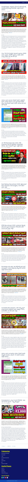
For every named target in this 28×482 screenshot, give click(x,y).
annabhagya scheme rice (19, 39)
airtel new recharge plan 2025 (6, 172)
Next (15, 446)
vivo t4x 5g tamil (21, 90)
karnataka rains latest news (17, 298)
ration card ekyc (9, 386)
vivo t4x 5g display (6, 88)
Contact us (3, 469)
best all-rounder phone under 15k (7, 82)
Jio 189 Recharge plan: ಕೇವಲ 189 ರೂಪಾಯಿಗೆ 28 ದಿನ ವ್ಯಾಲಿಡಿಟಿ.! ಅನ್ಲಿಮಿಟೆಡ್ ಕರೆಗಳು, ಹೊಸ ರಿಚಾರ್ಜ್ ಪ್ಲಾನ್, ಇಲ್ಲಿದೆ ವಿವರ (12, 144)
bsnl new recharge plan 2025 (16, 172)
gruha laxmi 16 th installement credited (9, 430)
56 (10, 446)
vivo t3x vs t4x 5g (16, 86)
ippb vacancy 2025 (9, 260)
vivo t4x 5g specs (16, 90)
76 (12, 446)
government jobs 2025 (12, 254)
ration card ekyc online (15, 386)
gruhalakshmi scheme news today (13, 434)
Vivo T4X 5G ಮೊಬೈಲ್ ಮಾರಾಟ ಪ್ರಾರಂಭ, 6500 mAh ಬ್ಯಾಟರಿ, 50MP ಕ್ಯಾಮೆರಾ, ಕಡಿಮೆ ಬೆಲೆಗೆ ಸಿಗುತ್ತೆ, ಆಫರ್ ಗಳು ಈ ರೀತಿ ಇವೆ (13, 55)
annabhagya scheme (4, 39)
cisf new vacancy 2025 (12, 341)
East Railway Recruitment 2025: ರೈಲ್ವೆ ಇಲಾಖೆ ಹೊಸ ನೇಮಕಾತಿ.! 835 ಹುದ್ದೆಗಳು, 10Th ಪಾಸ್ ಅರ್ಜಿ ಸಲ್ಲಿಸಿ (13, 185)
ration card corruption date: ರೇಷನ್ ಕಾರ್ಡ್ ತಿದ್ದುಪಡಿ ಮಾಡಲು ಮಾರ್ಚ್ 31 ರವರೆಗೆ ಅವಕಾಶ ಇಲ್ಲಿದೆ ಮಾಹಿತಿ (13, 355)
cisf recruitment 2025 (20, 341)
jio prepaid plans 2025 (4, 176)
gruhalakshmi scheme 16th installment (13, 433)
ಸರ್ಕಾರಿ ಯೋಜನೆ (23, 47)
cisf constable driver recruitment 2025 (10, 338)
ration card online (16, 387)
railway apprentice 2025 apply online (13, 213)
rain (4, 299)
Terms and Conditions (4, 473)
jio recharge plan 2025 (11, 176)
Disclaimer (2, 470)
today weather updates (13, 300)
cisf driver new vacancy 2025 (5, 340)
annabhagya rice (20, 38)
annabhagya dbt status (22, 37)
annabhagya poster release (14, 38)
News (3, 81)
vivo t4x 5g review (18, 89)
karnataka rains (11, 298)
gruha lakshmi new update (17, 429)
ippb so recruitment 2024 (12, 259)
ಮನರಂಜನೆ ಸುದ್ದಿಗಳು (4, 463)
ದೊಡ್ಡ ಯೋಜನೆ (14, 47)
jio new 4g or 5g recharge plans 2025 (10, 173)
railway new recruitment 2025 (18, 215)
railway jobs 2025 (11, 215)
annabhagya (17, 37)
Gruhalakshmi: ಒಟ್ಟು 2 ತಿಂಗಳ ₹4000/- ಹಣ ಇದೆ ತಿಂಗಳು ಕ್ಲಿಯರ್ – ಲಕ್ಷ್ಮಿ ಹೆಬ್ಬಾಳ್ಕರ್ (13, 400)
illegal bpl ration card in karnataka (20, 134)
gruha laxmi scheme (7, 432)
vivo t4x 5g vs (19, 91)
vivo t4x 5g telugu (8, 91)
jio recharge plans (17, 176)
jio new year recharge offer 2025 (8, 175)
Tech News (3, 460)
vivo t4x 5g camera (18, 87)
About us (2, 468)
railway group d (11, 214)
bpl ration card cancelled (8, 133)
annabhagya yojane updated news (8, 41)
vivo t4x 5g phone (7, 89)
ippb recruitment (9, 258)
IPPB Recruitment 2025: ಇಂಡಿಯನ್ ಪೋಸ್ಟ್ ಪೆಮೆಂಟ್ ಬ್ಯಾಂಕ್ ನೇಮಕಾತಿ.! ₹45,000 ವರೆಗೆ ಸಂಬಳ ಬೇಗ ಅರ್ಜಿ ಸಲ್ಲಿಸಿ (13, 227)
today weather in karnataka (5, 300)
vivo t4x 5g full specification (14, 88)
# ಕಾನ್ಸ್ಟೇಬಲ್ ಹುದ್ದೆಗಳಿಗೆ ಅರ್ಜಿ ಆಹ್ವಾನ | (15, 337)
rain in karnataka (17, 299)
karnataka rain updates (4, 298)
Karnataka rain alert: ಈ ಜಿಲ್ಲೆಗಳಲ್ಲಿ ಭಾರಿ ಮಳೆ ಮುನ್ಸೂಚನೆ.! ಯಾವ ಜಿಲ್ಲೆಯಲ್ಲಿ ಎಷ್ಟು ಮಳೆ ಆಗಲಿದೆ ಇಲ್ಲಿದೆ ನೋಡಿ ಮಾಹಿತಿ (13, 268)
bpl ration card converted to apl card (17, 133)
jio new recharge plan (9, 174)
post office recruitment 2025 (17, 260)
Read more (10, 32)
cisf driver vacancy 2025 (22, 340)
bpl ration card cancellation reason (10, 132)
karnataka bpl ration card (8, 135)
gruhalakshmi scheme (4, 433)
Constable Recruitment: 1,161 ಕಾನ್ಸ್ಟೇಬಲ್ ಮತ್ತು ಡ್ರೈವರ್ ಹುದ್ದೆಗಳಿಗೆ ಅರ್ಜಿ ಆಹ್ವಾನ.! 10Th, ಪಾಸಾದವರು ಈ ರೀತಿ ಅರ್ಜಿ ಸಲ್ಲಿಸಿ (13, 309)
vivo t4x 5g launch (21, 88)
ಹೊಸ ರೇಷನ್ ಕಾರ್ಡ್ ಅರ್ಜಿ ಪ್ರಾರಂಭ (16, 391)
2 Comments (4, 137)
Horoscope (3, 454)
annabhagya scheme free (11, 39)
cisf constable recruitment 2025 (21, 338)
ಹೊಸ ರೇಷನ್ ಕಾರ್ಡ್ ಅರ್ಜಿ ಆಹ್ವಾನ (8, 391)
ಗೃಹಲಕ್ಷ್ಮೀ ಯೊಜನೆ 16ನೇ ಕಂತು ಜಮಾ (12, 438)
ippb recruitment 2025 (22, 258)
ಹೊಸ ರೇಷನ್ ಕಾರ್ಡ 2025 (8, 390)
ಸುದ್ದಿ (17, 347)
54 (7, 446)
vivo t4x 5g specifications (9, 90)
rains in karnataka (22, 299)
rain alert (6, 299)
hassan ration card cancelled (10, 134)
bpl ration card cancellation (11, 131)
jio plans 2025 (24, 175)
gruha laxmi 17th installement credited (9, 431)
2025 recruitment (4, 213)
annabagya (7, 37)
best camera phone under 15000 (17, 82)
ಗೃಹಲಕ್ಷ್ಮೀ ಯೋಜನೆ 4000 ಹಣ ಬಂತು (8, 439)
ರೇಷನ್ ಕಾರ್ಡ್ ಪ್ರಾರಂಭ (20, 389)
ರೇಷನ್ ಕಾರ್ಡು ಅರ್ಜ (15, 388)
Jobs (3, 212)
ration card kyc (3, 387)
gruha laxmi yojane (13, 432)
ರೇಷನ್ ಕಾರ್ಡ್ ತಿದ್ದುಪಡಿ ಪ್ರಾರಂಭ (13, 389)
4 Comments (4, 348)
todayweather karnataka (20, 300)
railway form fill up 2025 (4, 214)
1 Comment (4, 220)
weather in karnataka (4, 301)
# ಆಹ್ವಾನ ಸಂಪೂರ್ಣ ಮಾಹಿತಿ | (6, 337)
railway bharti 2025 (22, 213)
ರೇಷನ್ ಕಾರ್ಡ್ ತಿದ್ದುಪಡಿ (6, 389)
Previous (3, 446)
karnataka (2, 135)
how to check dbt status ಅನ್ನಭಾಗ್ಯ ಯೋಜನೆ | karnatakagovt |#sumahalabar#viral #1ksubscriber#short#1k (13, 42)
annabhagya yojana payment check (13, 40)
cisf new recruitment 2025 (5, 341)
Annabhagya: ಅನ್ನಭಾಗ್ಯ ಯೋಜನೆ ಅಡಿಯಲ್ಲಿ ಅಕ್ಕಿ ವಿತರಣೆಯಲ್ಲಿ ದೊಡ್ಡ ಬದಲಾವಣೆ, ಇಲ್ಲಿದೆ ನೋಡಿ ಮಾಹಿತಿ (13, 8)
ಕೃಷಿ (1, 462)
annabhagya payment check (5, 38)
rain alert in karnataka (11, 299)
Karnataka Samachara (5, 457)
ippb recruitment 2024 (15, 258)
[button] (26, 2)
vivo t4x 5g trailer (13, 91)
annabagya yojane (12, 37)
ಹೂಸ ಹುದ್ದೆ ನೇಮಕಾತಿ (21, 347)
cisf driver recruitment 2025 (14, 340)
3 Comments (4, 48)
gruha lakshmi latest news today (8, 429)
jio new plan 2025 (19, 173)
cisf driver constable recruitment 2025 (20, 339)
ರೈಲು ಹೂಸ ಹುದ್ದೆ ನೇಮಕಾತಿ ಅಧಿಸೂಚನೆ (12, 347)
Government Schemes (5, 453)
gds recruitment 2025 (5, 254)
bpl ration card (4, 131)
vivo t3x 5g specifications (9, 86)
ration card (4, 136)
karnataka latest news (15, 135)
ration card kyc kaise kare (10, 387)
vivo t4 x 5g (20, 86)
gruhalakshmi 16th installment (20, 432)
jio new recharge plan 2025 (17, 174)
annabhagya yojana (4, 40)
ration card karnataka (22, 386)
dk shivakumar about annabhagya (19, 41)
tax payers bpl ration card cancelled (11, 136)
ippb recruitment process (5, 259)
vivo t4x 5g (13, 87)
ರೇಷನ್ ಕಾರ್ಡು (11, 388)
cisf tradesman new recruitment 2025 (16, 342)
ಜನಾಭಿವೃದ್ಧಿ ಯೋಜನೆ (9, 47)
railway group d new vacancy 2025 (19, 214)
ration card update (6, 388)
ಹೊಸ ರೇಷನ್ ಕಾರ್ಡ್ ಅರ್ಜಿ (15, 390)
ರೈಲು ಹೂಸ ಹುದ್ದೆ (5, 347)
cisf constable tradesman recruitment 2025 (7, 339)
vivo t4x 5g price (12, 89)
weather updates (10, 301)
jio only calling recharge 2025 (17, 175)
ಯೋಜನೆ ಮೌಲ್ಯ (19, 47)
